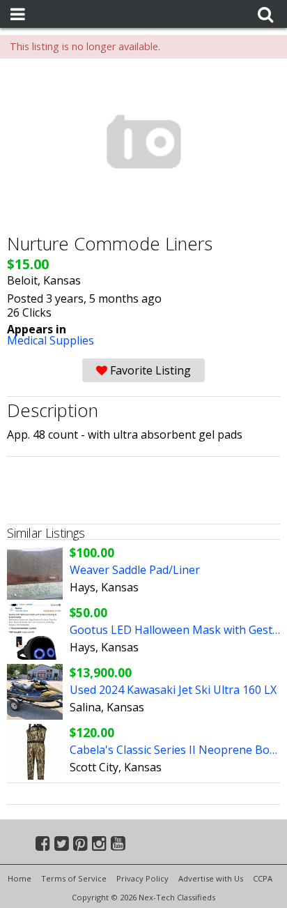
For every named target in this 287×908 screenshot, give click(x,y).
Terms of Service (74, 878)
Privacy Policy (142, 878)
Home (19, 878)
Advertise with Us (210, 878)
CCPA (262, 878)
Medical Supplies (50, 340)
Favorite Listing (149, 370)
